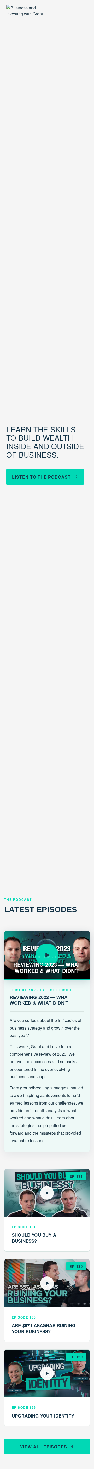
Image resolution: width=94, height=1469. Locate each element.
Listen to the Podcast (41, 477)
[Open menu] (82, 11)
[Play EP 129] (47, 1373)
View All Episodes (43, 1447)
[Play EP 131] (47, 1193)
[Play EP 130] (47, 1283)
